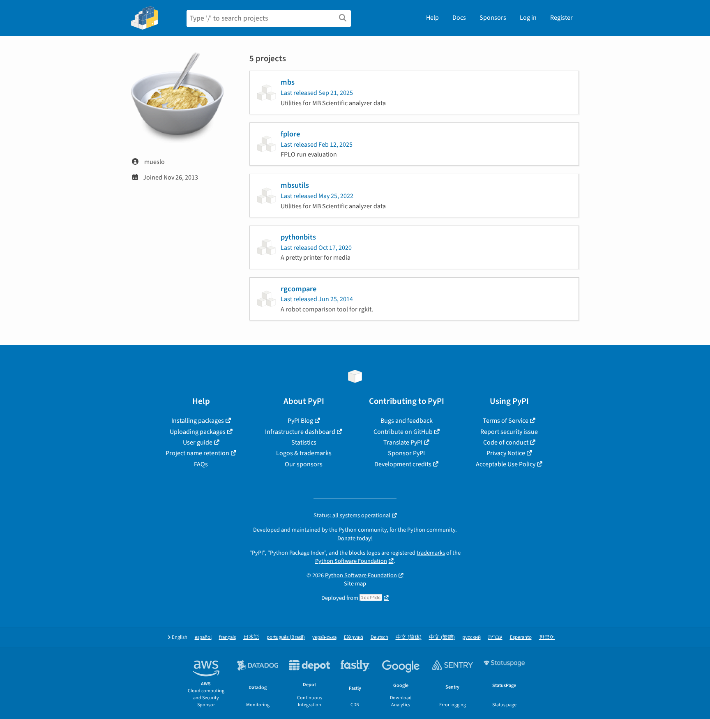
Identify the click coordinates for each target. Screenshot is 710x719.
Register (561, 17)
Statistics (303, 442)
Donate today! (355, 538)
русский (471, 637)
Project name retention (197, 453)
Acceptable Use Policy (505, 464)
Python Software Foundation (351, 561)
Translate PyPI (402, 442)
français (227, 637)
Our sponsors (304, 464)
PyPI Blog (300, 420)
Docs (459, 17)
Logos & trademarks (304, 453)
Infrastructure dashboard (300, 431)
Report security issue (509, 431)
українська (324, 637)
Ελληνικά (353, 637)
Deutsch (379, 637)
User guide (197, 442)
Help (432, 17)
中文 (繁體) (442, 637)
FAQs (201, 464)
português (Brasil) (286, 637)
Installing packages (197, 420)
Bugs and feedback (406, 420)
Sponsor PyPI (406, 453)
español (203, 637)
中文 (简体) (409, 637)
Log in (528, 17)
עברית (495, 637)
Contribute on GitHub (403, 431)
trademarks (431, 552)
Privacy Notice (505, 453)
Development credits (402, 464)
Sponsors (492, 17)
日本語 (251, 637)
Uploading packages (198, 431)
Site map (355, 583)
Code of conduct (505, 442)
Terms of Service (505, 420)
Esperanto (521, 637)
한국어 (547, 637)
